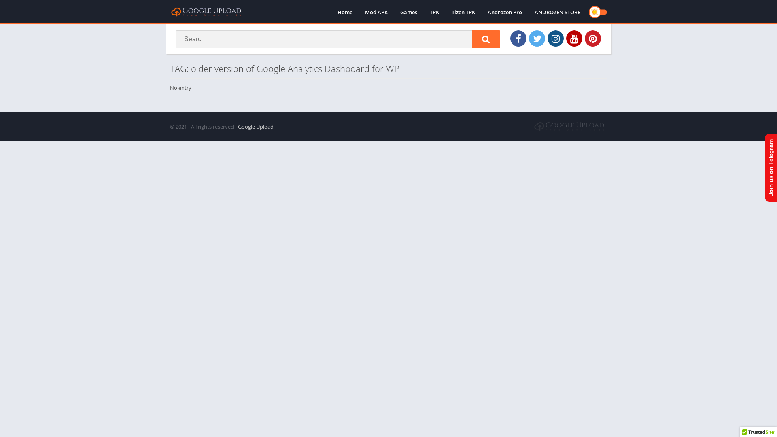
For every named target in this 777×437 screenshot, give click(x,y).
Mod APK (376, 12)
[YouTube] (574, 38)
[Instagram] (556, 38)
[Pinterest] (593, 38)
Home (345, 12)
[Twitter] (537, 38)
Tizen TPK (463, 12)
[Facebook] (518, 38)
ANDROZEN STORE (557, 12)
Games (408, 12)
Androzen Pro (505, 12)
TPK (434, 12)
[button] (486, 39)
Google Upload (256, 126)
